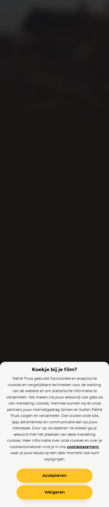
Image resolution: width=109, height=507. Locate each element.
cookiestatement (83, 447)
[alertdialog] (54, 253)
